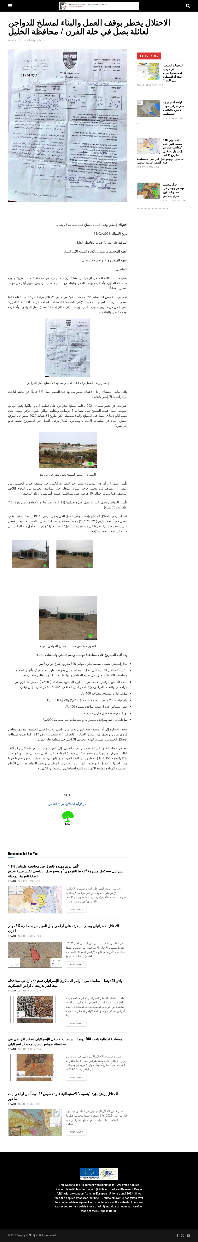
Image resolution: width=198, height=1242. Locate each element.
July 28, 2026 (172, 200)
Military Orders (35, 40)
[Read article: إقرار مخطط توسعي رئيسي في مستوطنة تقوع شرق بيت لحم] (148, 190)
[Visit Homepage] (99, 6)
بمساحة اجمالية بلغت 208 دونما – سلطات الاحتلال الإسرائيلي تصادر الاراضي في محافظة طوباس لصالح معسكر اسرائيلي (65, 1041)
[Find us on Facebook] (177, 1235)
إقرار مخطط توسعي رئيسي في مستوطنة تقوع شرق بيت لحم (173, 190)
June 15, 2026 (27, 936)
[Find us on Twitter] (182, 1235)
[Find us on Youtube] (188, 1235)
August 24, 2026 (148, 85)
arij (13, 881)
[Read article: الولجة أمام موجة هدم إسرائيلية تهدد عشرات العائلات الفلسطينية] (148, 108)
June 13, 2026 (27, 990)
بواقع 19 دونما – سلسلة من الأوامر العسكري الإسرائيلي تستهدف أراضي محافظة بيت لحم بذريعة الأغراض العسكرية (66, 983)
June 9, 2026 (26, 1104)
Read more (78, 909)
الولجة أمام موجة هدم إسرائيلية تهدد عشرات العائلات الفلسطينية (173, 107)
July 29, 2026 (27, 881)
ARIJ (31, 1235)
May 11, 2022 (15, 40)
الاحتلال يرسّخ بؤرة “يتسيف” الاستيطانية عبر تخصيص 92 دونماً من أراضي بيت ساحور (63, 1096)
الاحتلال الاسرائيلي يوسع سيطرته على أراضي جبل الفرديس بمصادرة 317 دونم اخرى (63, 928)
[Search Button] (188, 6)
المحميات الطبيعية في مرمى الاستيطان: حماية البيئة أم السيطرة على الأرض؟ (173, 72)
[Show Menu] (10, 6)
